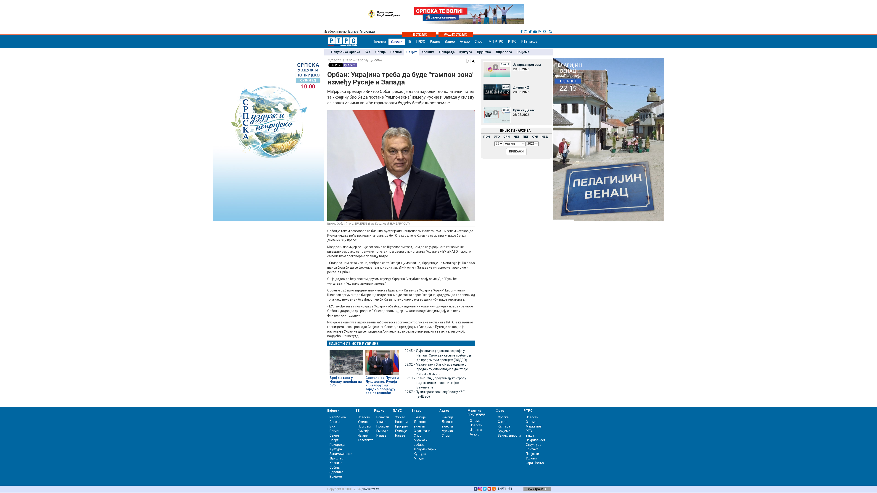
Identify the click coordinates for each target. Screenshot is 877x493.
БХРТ (501, 488)
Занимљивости (341, 454)
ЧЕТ (516, 136)
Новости (364, 417)
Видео (450, 41)
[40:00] (497, 92)
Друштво (484, 52)
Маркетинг (534, 426)
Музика (447, 431)
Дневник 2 (521, 87)
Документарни (425, 449)
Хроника (428, 52)
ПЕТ (525, 136)
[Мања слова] (468, 61)
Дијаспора (504, 52)
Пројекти (532, 454)
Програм (364, 426)
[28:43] (497, 115)
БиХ (368, 52)
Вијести (396, 41)
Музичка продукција (477, 412)
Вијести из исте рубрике (353, 343)
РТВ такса (529, 41)
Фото (500, 410)
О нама (475, 420)
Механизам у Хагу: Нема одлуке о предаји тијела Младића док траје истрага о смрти (436, 369)
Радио (435, 41)
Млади (419, 458)
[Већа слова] (473, 61)
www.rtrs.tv (370, 489)
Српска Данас (524, 110)
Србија (380, 52)
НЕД (545, 136)
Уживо (363, 422)
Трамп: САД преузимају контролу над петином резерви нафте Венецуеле (435, 382)
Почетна (379, 41)
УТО (497, 136)
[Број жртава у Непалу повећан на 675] (346, 360)
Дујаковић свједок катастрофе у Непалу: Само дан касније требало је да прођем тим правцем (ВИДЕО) (438, 355)
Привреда (447, 52)
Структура (533, 444)
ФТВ (509, 488)
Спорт (479, 41)
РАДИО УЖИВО (455, 34)
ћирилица (367, 31)
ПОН (486, 136)
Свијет (411, 52)
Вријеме (523, 52)
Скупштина (422, 431)
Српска (503, 417)
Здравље (336, 472)
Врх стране (535, 489)
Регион (396, 52)
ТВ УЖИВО (419, 34)
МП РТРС (496, 41)
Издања (476, 430)
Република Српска (345, 52)
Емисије (364, 431)
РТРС (512, 41)
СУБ (535, 136)
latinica (353, 31)
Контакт (532, 449)
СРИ (506, 136)
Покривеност (535, 440)
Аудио (465, 41)
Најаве (363, 435)
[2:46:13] (497, 69)
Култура (465, 52)
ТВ (409, 41)
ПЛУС (420, 41)
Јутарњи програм (527, 64)
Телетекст (365, 440)
